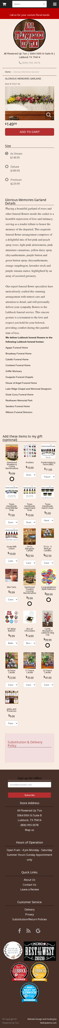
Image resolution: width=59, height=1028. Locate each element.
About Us (29, 880)
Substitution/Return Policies (29, 919)
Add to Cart (30, 132)
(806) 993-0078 (30, 62)
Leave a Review (29, 889)
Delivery (30, 909)
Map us (29, 830)
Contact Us (29, 884)
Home (7, 71)
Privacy (29, 914)
